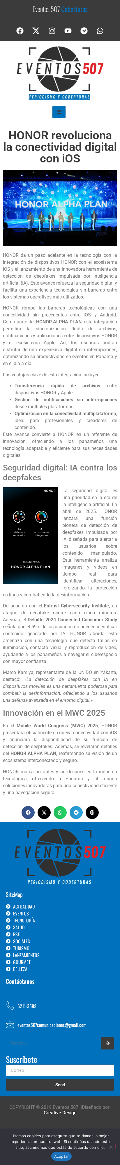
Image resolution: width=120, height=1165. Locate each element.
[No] (111, 1146)
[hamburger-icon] (59, 112)
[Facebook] (20, 31)
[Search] (107, 1043)
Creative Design (60, 1112)
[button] (28, 812)
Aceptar (61, 1156)
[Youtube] (68, 31)
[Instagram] (52, 31)
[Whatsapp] (100, 31)
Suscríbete (21, 1060)
